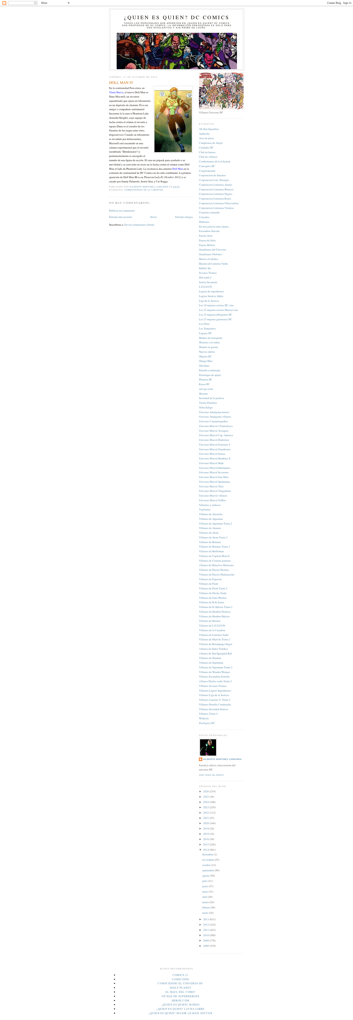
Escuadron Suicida (209, 231)
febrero (206, 907)
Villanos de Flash (208, 583)
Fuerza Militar (207, 245)
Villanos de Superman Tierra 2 (215, 667)
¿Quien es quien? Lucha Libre (180, 1009)
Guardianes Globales (210, 254)
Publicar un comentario (122, 210)
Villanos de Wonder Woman (214, 672)
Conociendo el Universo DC (180, 983)
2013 (206, 919)
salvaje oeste (206, 389)
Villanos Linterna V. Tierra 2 (214, 700)
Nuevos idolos (207, 352)
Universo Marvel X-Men (212, 500)
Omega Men (205, 361)
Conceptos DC (207, 166)
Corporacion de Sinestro (212, 175)
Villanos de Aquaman (211, 519)
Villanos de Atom (208, 532)
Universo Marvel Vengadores (215, 491)
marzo (206, 902)
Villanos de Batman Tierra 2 (214, 546)
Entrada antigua (184, 217)
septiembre (208, 870)
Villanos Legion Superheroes (215, 690)
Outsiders (204, 365)
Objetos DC (205, 356)
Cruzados (204, 217)
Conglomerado (207, 171)
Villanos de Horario (210, 621)
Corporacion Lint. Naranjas (214, 180)
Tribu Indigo (206, 407)
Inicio (153, 217)
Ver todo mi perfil (211, 775)
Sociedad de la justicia (211, 398)
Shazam (203, 393)
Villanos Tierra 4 (208, 713)
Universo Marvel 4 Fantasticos (216, 426)
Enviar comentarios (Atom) (139, 224)
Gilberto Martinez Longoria (222, 759)
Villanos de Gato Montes (213, 598)
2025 (206, 796)
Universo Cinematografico (213, 421)
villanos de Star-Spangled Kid (215, 653)
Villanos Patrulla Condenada (215, 704)
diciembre (208, 854)
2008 (206, 946)
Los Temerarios (207, 328)
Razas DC (204, 384)
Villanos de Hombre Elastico (215, 611)
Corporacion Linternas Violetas (216, 208)
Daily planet (180, 987)
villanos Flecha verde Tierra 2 (215, 681)
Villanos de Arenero (210, 528)
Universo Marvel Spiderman (214, 481)
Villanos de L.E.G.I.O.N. (212, 625)
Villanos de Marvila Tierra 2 (214, 639)
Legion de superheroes (211, 291)
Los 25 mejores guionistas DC (215, 319)
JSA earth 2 (205, 277)
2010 (206, 935)
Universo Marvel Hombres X (214, 458)
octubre (206, 865)
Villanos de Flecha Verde (213, 593)
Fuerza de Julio (207, 240)
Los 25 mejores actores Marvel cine (218, 310)
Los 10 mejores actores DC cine (216, 305)
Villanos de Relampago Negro (215, 644)
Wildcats (204, 718)
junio (205, 886)
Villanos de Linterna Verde (214, 635)
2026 (206, 791)
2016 (206, 839)
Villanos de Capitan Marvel (214, 556)
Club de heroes (207, 152)
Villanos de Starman (210, 658)
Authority (204, 133)
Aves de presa (206, 138)
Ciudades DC (206, 147)
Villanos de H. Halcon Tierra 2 (215, 607)
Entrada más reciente (120, 217)
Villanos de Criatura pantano (215, 560)
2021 (206, 818)
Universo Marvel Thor (211, 486)
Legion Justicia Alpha (211, 296)
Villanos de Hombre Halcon (214, 616)
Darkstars (204, 222)
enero (205, 913)
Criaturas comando (209, 212)
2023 (206, 807)
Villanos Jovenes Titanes (213, 686)
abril (205, 897)
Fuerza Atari (205, 235)
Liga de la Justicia (209, 301)
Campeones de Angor (211, 143)
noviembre (208, 859)
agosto (206, 875)
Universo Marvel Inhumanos (214, 468)
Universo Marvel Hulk (211, 463)
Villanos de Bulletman (211, 551)
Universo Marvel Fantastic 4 (214, 444)
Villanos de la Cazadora (212, 630)
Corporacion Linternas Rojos (215, 198)
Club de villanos (208, 157)
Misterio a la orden (209, 342)
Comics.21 (181, 975)
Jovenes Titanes (208, 273)
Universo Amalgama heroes (214, 412)
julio (205, 881)
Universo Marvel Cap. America (216, 435)
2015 (206, 844)
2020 (206, 823)
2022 (206, 812)
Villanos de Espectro (210, 579)
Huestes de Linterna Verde (213, 263)
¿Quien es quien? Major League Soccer (180, 1013)
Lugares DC (205, 333)
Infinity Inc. (205, 268)
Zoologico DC (207, 723)
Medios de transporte (210, 338)
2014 (206, 849)
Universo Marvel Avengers (213, 430)
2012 (206, 924)
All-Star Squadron (209, 129)
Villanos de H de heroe (211, 602)
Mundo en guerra (208, 347)
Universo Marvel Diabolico (214, 440)
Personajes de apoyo (210, 375)
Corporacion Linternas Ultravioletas (219, 203)
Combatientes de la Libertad (143, 190)
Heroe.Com (181, 1000)
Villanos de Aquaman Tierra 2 (215, 523)
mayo (205, 891)
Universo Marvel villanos (213, 495)
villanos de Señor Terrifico (213, 649)
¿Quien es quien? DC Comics (176, 17)
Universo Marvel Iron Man (213, 477)
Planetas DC (205, 379)
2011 (206, 930)
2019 (206, 828)
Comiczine (180, 979)
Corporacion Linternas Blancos (216, 189)
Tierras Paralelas (208, 403)
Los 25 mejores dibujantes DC (215, 314)
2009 (206, 940)
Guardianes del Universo (212, 249)
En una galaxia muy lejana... (214, 226)
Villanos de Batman (210, 542)
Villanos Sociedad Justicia (213, 709)
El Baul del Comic (180, 992)
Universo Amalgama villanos (215, 416)
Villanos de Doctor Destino (214, 570)
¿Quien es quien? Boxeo (181, 1004)
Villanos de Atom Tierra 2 (213, 537)
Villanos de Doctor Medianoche (216, 574)
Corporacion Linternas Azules (215, 184)
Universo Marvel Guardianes (215, 449)
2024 (206, 802)
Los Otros (204, 324)
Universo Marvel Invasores (214, 472)
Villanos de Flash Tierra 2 (213, 588)
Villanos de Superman (211, 662)
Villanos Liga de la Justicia (214, 695)
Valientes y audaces (210, 505)
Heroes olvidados (208, 259)
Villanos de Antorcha (210, 514)
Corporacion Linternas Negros (215, 194)
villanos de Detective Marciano (216, 565)
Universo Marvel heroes (212, 454)
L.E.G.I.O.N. (205, 286)
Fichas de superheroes (180, 996)
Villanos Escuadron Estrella (214, 676)
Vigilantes (204, 509)
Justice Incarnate (208, 282)
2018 (206, 834)
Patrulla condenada (209, 370)
